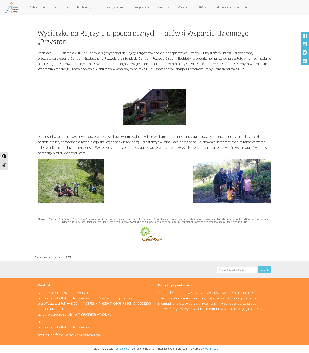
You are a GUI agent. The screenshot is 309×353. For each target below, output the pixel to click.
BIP (201, 7)
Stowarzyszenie (112, 7)
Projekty (140, 7)
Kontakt (184, 7)
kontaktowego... (88, 335)
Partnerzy (84, 7)
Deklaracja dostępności (231, 7)
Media (163, 7)
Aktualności (37, 7)
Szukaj (264, 270)
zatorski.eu (122, 349)
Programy (62, 7)
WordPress (211, 349)
